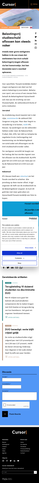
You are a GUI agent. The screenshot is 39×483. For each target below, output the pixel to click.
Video (3, 451)
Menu (35, 4)
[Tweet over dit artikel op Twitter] (36, 36)
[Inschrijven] (35, 472)
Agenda (4, 453)
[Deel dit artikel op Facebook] (36, 33)
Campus (4, 446)
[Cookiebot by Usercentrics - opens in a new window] (29, 219)
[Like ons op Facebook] (8, 460)
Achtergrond (5, 444)
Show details (29, 247)
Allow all (19, 253)
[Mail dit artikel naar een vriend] (36, 44)
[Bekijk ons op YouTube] (19, 460)
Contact (22, 453)
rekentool (24, 176)
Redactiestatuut (24, 451)
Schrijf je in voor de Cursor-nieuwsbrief (13, 468)
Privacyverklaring (25, 448)
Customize (18, 258)
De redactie (23, 444)
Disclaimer (23, 446)
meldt (25, 125)
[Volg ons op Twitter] (12, 460)
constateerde (12, 118)
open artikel (14, 317)
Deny (19, 263)
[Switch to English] (31, 27)
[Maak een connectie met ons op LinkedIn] (15, 460)
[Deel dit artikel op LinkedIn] (36, 40)
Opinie (4, 448)
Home (22, 442)
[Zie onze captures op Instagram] (4, 460)
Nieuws (4, 442)
